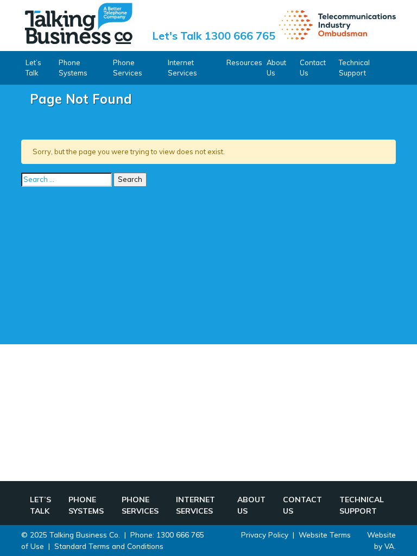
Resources (244, 62)
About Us (276, 67)
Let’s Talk (33, 67)
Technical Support (354, 67)
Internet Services (182, 67)
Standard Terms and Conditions (108, 546)
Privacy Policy (264, 534)
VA (389, 546)
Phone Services (127, 67)
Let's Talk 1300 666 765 (213, 35)
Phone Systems (73, 67)
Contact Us (313, 67)
